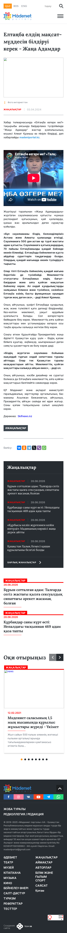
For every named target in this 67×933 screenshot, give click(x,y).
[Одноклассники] (24, 448)
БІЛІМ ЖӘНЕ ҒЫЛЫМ (44, 874)
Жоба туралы (15, 809)
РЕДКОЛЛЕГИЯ (14, 814)
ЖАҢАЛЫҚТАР (46, 857)
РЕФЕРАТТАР (13, 903)
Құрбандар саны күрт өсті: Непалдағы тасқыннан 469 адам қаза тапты (33, 509)
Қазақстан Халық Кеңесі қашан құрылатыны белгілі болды (28, 548)
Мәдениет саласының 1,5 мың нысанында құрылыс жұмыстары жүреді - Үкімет (33, 722)
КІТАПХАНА (12, 872)
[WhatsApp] (44, 448)
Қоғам (39, 890)
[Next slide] (59, 657)
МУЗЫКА (10, 878)
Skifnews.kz (25, 416)
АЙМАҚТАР (43, 862)
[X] (34, 448)
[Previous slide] (52, 657)
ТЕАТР (8, 862)
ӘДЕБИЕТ (10, 857)
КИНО (8, 883)
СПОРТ (40, 880)
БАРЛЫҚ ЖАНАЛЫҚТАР (22, 562)
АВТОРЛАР (43, 867)
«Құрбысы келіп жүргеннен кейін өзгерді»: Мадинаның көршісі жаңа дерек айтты (31, 528)
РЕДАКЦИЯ (36, 814)
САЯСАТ (41, 885)
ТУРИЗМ (10, 898)
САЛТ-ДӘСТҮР (14, 893)
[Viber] (39, 448)
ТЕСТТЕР (10, 909)
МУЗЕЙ (9, 867)
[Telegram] (29, 448)
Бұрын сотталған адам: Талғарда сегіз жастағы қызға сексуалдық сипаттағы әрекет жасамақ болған (33, 489)
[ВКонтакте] (19, 448)
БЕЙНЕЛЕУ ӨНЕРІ (16, 888)
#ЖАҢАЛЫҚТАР (15, 428)
